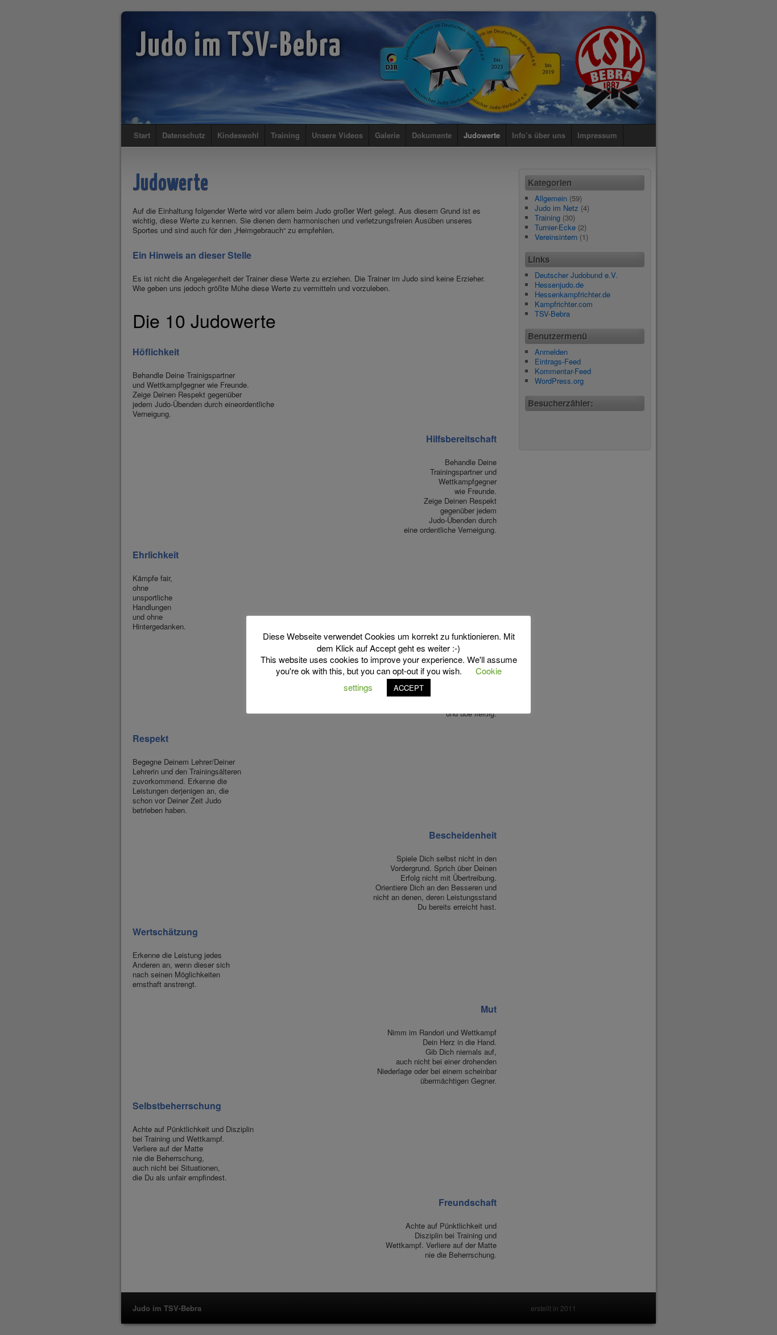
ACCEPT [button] (409, 687)
